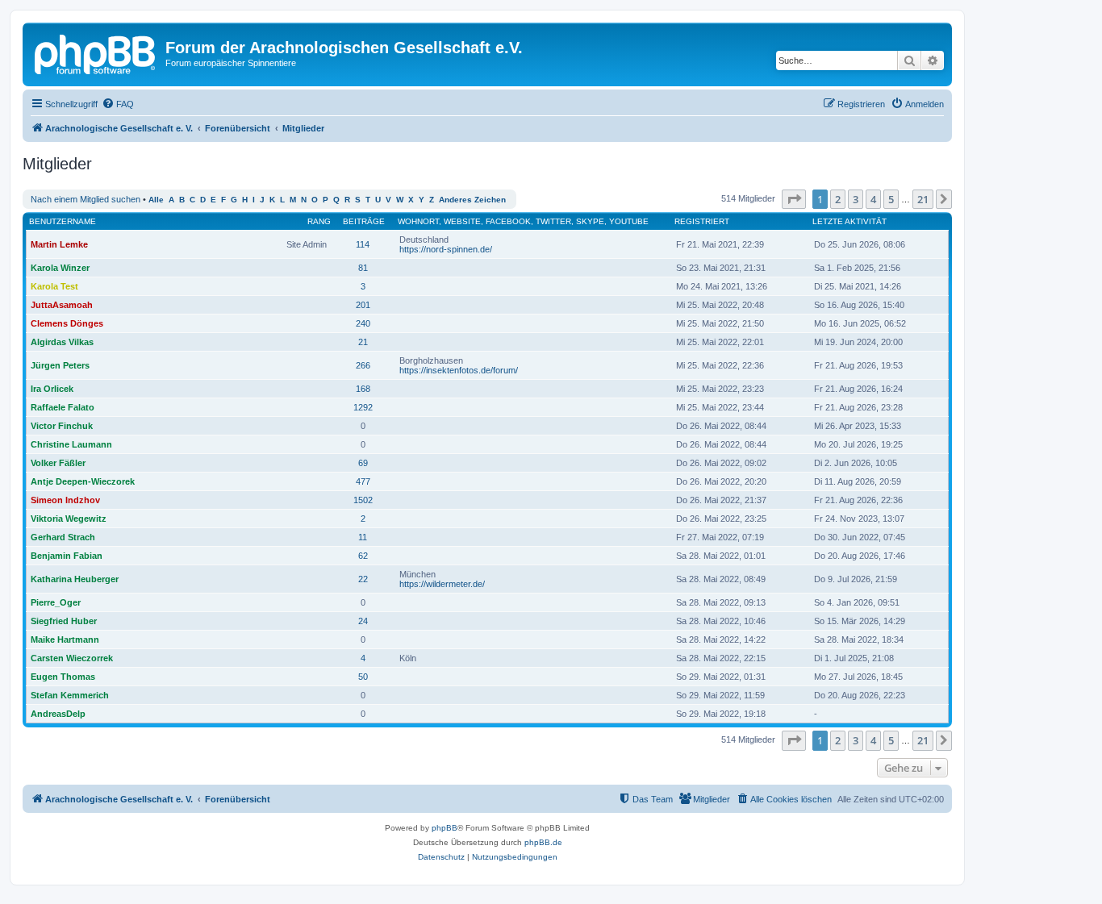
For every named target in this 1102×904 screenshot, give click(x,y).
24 (363, 621)
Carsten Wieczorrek (72, 658)
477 (363, 481)
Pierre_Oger (56, 602)
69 (363, 463)
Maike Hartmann (65, 639)
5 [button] (891, 199)
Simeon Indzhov (65, 500)
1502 (363, 500)
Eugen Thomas (63, 676)
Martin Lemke (59, 244)
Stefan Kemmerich (70, 695)
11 (362, 537)
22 (363, 579)
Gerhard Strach (63, 537)
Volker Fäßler (58, 463)
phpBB (444, 827)
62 (363, 555)
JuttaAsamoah (62, 305)
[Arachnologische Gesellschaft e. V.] (96, 52)
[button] (794, 199)
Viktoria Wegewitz (68, 518)
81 (363, 268)
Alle (156, 199)
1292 (363, 407)
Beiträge (364, 221)
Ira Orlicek (52, 389)
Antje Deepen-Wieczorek (83, 481)
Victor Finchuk (62, 426)
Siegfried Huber (64, 621)
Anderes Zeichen (472, 199)
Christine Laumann (71, 444)
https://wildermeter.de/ (442, 584)
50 (363, 676)
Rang (319, 221)
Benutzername (62, 221)
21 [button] (923, 199)
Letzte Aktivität (849, 221)
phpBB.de (543, 842)
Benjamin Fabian (66, 555)
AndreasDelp (58, 714)
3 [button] (855, 199)
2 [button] (838, 199)
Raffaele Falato (62, 407)
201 (363, 305)
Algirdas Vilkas (62, 342)
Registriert (701, 221)
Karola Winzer (60, 268)
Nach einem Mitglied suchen (85, 199)
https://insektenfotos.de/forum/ (458, 370)
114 (362, 244)
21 (363, 342)
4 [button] (873, 199)
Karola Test (54, 286)
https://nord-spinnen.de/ (445, 249)
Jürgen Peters (60, 365)
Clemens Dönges (67, 323)
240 (363, 323)
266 (363, 365)
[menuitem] (118, 104)
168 (363, 389)
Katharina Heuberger (75, 579)
